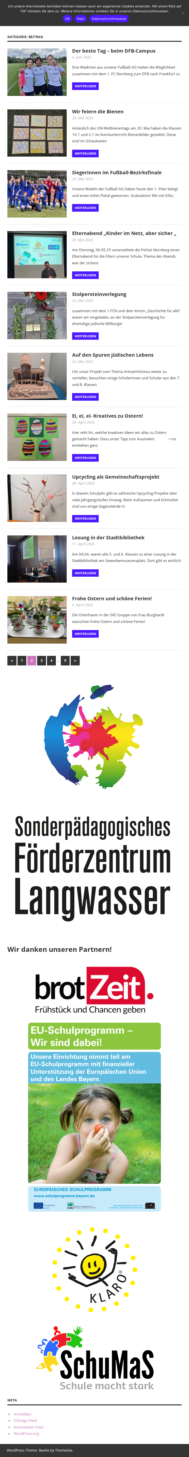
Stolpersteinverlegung (99, 294)
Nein (80, 19)
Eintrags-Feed (25, 1420)
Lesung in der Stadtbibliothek (108, 537)
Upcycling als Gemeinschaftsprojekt (115, 476)
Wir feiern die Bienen (98, 111)
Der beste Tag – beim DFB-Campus (114, 50)
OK (67, 19)
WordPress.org (26, 1433)
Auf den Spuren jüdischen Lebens (113, 355)
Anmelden (22, 1414)
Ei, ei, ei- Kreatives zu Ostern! (107, 415)
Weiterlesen (85, 86)
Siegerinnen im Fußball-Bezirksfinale (117, 172)
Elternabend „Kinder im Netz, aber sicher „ (124, 233)
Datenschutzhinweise (109, 19)
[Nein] (182, 13)
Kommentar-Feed (28, 1427)
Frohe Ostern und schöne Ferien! (112, 598)
